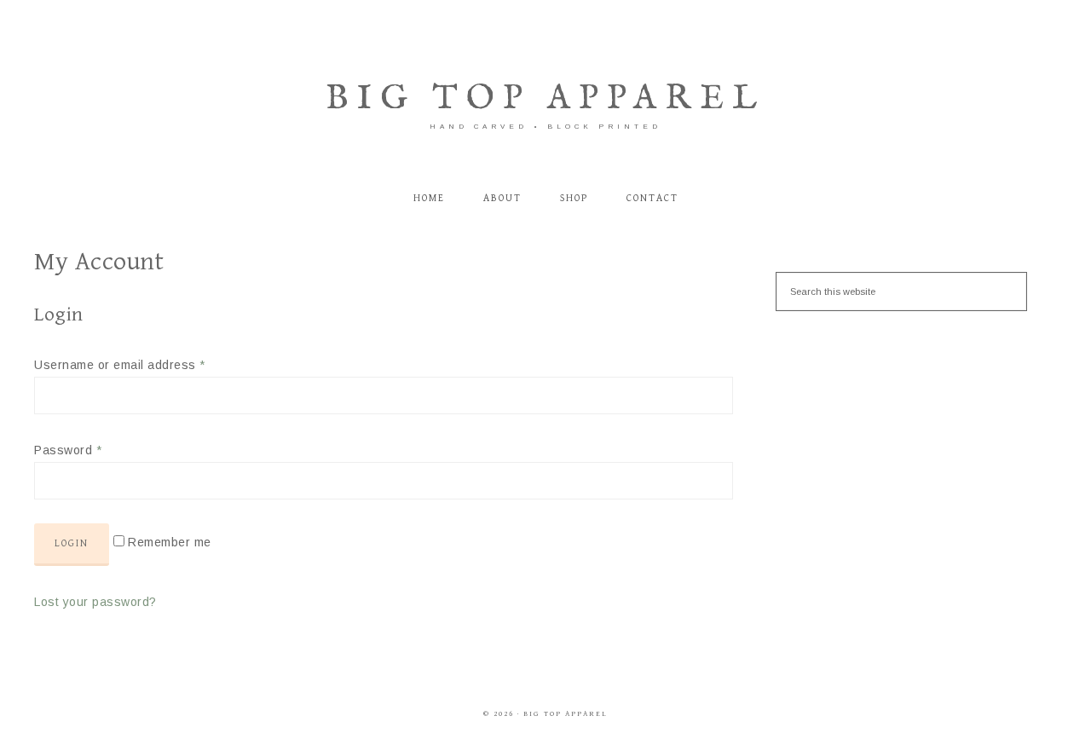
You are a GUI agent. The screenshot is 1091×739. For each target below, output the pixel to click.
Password (67, 450)
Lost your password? (95, 602)
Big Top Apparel (545, 99)
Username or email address (119, 365)
